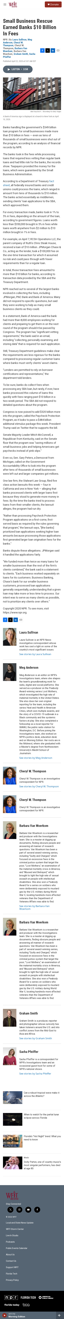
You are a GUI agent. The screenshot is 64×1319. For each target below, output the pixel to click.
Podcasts (10, 1242)
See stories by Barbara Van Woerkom (34, 907)
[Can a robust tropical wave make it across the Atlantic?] (12, 1097)
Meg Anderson (28, 667)
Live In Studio (12, 1235)
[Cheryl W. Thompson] (9, 775)
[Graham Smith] (9, 1018)
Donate (54, 4)
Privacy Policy (12, 1280)
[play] (4, 1315)
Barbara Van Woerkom (33, 826)
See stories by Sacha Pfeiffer (35, 1073)
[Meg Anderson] (9, 672)
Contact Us (11, 1261)
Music (26, 1157)
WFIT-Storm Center (15, 1229)
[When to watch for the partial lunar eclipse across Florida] (12, 1119)
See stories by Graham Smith (35, 1038)
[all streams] (60, 1315)
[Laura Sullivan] (9, 637)
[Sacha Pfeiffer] (9, 1056)
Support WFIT (12, 1267)
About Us (10, 1255)
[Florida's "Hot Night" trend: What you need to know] (12, 1141)
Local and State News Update (19, 1223)
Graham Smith (21, 53)
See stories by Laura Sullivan (35, 654)
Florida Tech (11, 1274)
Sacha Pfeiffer (28, 1052)
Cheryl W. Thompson (13, 44)
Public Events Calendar (16, 1248)
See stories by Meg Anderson (35, 757)
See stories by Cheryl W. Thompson (39, 786)
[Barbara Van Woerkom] (9, 830)
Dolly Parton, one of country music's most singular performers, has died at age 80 (42, 1165)
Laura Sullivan (19, 39)
